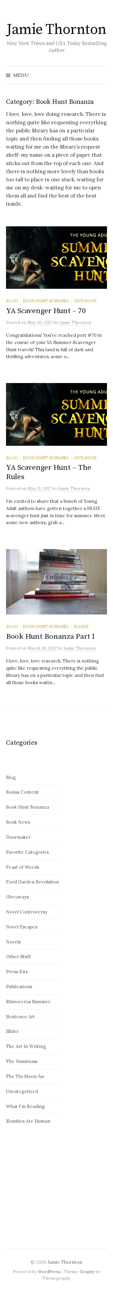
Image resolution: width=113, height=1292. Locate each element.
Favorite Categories (27, 852)
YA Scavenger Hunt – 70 (46, 310)
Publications (19, 986)
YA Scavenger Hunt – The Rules (48, 472)
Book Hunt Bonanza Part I (50, 636)
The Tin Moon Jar (25, 1076)
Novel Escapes (21, 927)
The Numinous (21, 1061)
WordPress (49, 1271)
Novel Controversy (26, 912)
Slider (81, 626)
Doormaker (18, 837)
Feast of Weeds (22, 867)
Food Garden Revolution (32, 882)
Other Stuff (18, 956)
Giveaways (85, 300)
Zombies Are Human (28, 1121)
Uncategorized (22, 1091)
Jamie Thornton (56, 30)
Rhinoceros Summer (28, 1001)
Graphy (87, 1271)
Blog (12, 300)
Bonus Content (22, 792)
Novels (13, 942)
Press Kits (17, 971)
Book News (18, 822)
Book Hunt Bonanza (46, 300)
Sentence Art (20, 1016)
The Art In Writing (26, 1046)
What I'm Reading (25, 1106)
